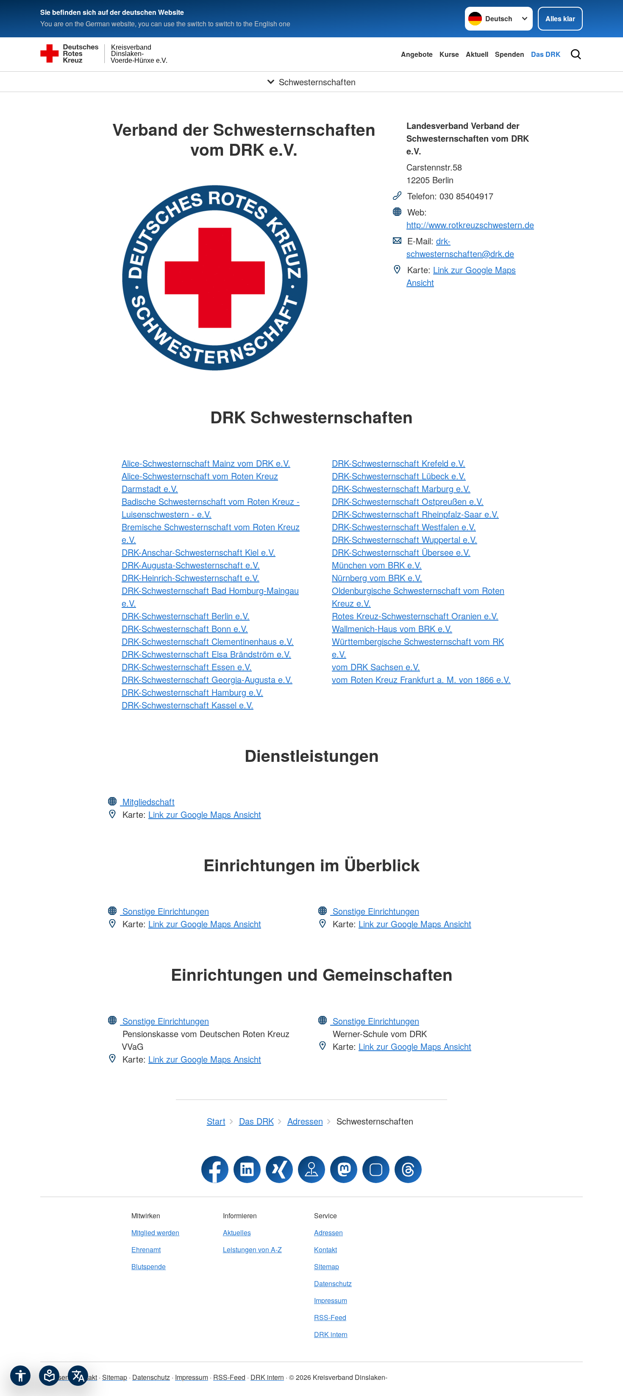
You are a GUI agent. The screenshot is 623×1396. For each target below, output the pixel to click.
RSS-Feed (330, 1317)
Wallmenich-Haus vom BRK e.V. (392, 628)
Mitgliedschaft (147, 801)
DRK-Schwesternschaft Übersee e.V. (401, 552)
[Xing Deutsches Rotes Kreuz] (279, 1169)
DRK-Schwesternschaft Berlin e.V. (186, 616)
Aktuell (477, 54)
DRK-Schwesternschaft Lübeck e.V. (399, 476)
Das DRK (546, 54)
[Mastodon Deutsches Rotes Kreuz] (343, 1169)
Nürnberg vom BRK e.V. (377, 577)
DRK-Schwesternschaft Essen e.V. (187, 666)
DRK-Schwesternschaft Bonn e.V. (185, 628)
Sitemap (326, 1266)
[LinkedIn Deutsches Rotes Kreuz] (247, 1169)
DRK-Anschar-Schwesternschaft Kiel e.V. (198, 552)
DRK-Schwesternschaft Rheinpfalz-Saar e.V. (415, 514)
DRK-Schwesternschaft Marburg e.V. (401, 488)
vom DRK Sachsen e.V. (376, 666)
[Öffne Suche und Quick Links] (576, 54)
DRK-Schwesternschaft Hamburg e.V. (192, 692)
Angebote (417, 54)
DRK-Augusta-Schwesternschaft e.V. (191, 565)
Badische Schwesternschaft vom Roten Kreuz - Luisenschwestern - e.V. (211, 507)
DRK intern (331, 1334)
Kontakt (325, 1249)
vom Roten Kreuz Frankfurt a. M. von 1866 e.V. (421, 679)
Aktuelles (237, 1232)
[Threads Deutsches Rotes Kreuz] (408, 1169)
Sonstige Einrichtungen (164, 911)
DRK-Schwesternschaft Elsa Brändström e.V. (206, 654)
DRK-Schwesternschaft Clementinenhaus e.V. (208, 641)
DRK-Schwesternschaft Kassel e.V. (187, 705)
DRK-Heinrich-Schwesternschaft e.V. (190, 577)
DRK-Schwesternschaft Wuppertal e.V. (404, 539)
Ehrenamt (146, 1249)
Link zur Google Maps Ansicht (204, 814)
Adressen (328, 1232)
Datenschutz (333, 1283)
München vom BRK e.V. (377, 565)
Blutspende (148, 1266)
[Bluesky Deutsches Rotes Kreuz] (375, 1169)
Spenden (509, 54)
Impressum (330, 1300)
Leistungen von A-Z (252, 1249)
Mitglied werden (155, 1232)
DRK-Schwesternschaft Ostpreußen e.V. (408, 501)
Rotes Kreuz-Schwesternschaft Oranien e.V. (415, 616)
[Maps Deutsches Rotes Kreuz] (311, 1169)
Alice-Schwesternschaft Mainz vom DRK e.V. (206, 463)
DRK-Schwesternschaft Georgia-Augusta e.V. (207, 679)
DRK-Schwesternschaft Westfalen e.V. (404, 526)
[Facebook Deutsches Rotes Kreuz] (214, 1169)
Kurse (449, 54)
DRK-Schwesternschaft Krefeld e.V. (398, 463)
